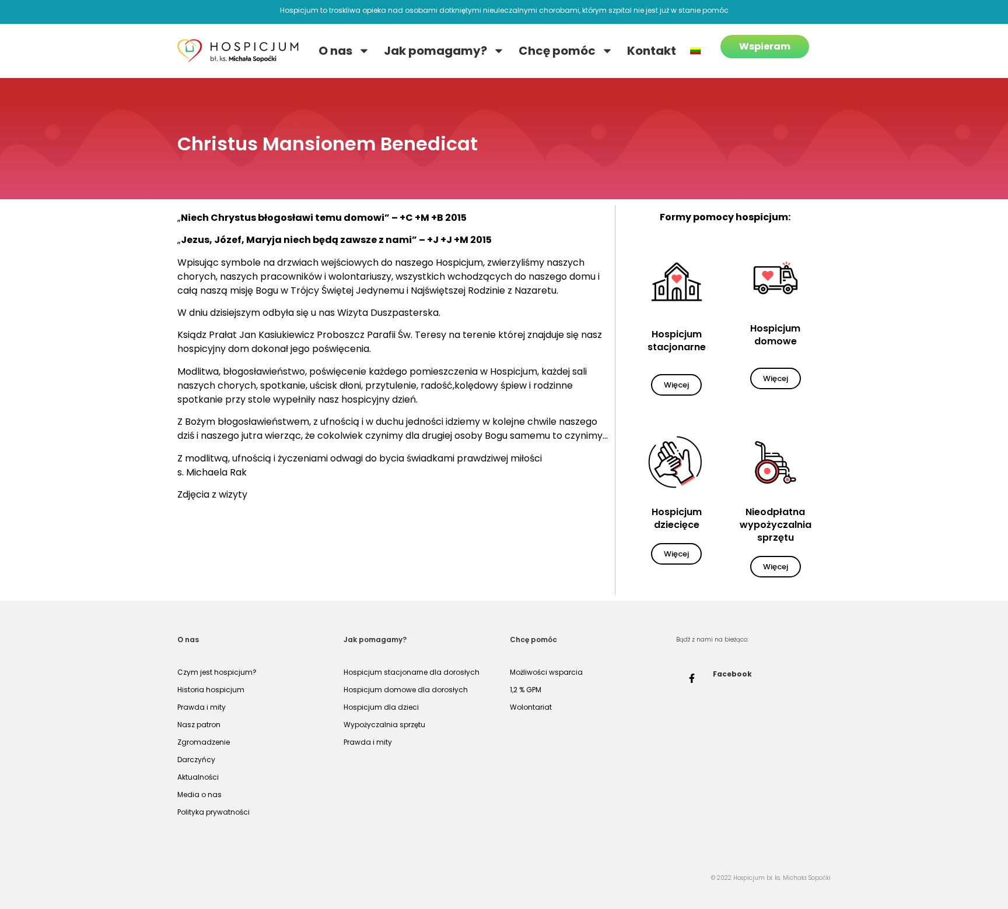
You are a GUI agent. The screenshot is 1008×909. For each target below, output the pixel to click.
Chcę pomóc (557, 51)
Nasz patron (198, 725)
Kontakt (651, 51)
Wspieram (764, 46)
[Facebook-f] (691, 678)
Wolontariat (531, 707)
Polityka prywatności (213, 812)
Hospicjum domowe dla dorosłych (406, 690)
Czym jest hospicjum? (217, 672)
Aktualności (198, 777)
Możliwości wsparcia (546, 672)
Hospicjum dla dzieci (381, 707)
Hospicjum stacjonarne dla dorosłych (412, 672)
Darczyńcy (196, 759)
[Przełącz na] (695, 51)
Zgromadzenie (203, 742)
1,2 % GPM (525, 690)
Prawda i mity (201, 707)
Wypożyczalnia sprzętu (384, 725)
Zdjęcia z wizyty (212, 494)
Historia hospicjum (210, 690)
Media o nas (199, 794)
